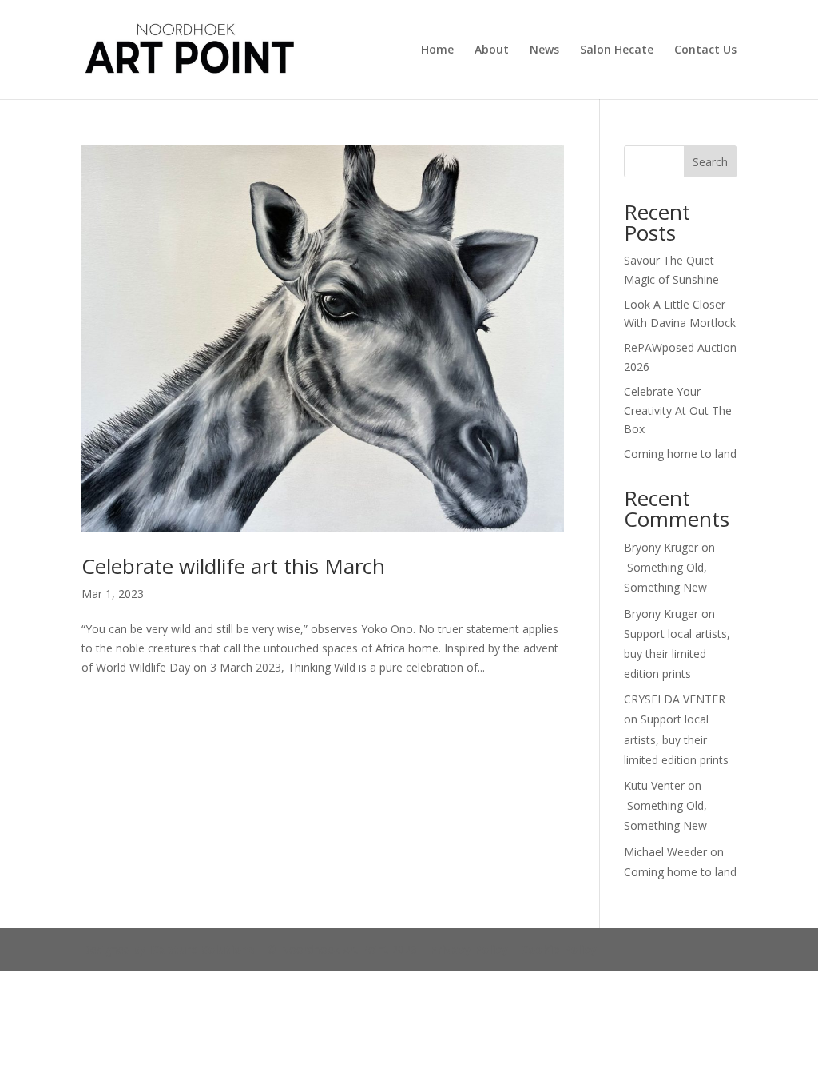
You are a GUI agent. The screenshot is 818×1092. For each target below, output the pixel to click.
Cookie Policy (559, 949)
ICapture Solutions (202, 949)
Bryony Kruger (661, 547)
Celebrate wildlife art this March (233, 566)
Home (437, 50)
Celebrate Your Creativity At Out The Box (678, 410)
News (544, 50)
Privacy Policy (469, 949)
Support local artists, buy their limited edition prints (677, 653)
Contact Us (705, 50)
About (492, 50)
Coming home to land (680, 453)
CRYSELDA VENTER (674, 699)
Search (710, 161)
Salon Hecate (616, 50)
